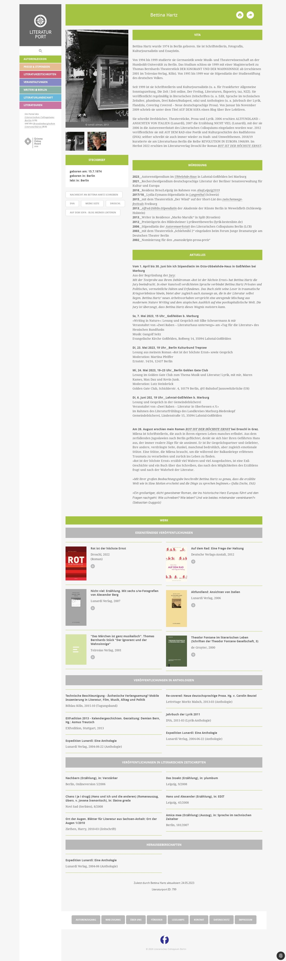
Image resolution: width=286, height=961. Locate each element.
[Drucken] (239, 15)
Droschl (115, 203)
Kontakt (199, 919)
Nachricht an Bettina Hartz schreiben (94, 194)
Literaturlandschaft (38, 97)
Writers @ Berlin (35, 90)
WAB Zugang (113, 919)
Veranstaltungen (36, 82)
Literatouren (33, 105)
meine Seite (92, 203)
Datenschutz (221, 919)
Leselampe (178, 919)
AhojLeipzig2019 (208, 190)
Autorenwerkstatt (178, 226)
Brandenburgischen (44, 123)
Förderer (156, 919)
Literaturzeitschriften (40, 74)
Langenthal (197, 194)
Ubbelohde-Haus (186, 176)
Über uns (136, 919)
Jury (172, 275)
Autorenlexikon (35, 59)
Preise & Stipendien (37, 67)
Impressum (245, 919)
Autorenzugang (86, 919)
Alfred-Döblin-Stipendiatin (159, 208)
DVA (72, 203)
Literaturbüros (33, 127)
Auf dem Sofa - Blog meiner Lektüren (93, 212)
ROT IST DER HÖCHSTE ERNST (239, 146)
